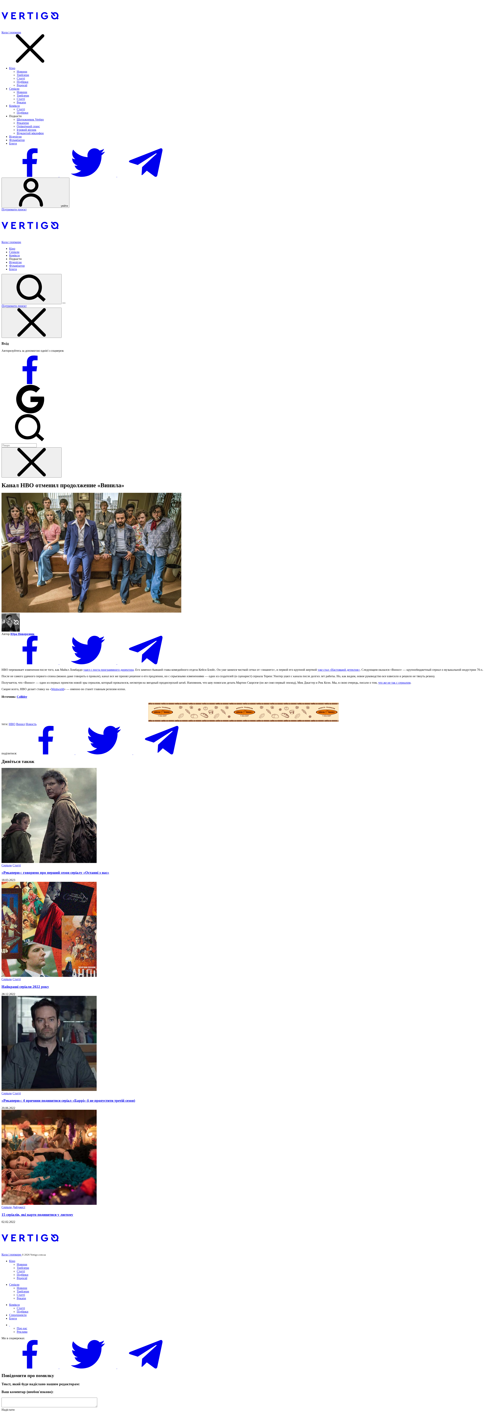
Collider (22, 696)
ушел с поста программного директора (108, 669)
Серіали (14, 88)
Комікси (14, 105)
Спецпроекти (18, 1315)
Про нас (22, 1328)
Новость (31, 724)
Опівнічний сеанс (28, 126)
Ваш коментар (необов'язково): (27, 1392)
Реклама (22, 1331)
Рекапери (23, 123)
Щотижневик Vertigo (30, 119)
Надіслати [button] (8, 1409)
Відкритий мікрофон (30, 133)
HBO (12, 724)
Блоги (13, 143)
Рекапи (21, 102)
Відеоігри (15, 136)
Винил (20, 724)
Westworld (57, 689)
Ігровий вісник (26, 129)
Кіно (12, 68)
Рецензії (22, 85)
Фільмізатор (17, 140)
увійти (64, 205)
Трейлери (23, 75)
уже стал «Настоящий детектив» (339, 669)
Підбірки (22, 81)
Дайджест (19, 1207)
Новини (22, 71)
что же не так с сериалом (394, 682)
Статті (21, 78)
